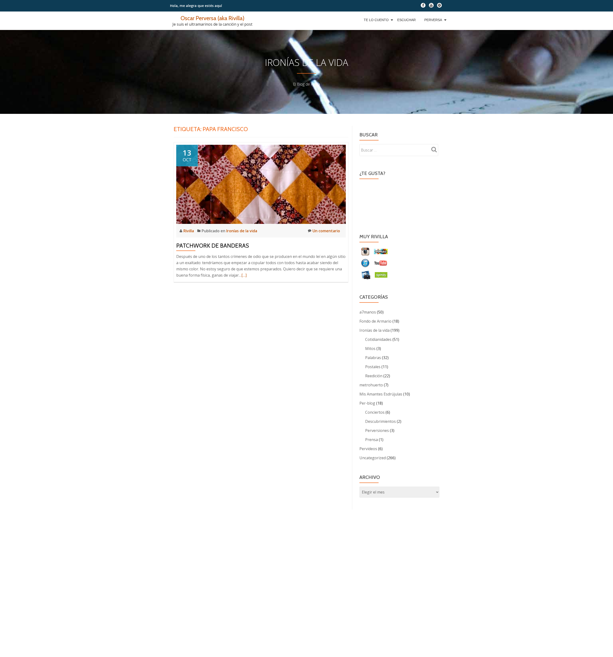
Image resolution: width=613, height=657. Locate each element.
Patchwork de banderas (212, 245)
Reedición (373, 375)
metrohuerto (371, 385)
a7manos (367, 312)
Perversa (433, 20)
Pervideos (368, 448)
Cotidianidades (378, 339)
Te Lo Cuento (376, 20)
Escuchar (406, 20)
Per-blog (367, 403)
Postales (372, 366)
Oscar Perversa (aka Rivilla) (212, 18)
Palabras (373, 357)
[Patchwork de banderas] (261, 183)
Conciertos (375, 412)
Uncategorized (372, 457)
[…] (244, 275)
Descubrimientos (380, 421)
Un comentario (326, 230)
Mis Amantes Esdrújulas (380, 394)
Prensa (371, 439)
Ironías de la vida (241, 230)
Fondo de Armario (375, 321)
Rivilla (189, 230)
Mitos (370, 348)
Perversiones (377, 430)
